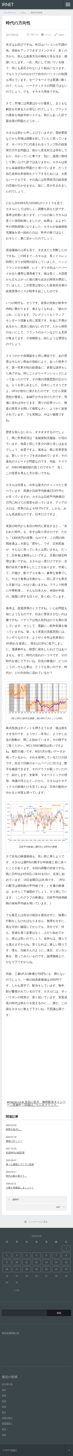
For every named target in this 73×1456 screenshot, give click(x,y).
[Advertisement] (36, 1060)
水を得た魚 (7, 1384)
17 (17, 1269)
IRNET (8, 4)
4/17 (58, 1207)
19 (36, 1269)
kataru (61, 34)
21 (56, 1269)
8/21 (4, 1389)
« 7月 (16, 1290)
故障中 (16, 1199)
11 (27, 1262)
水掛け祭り (7, 1418)
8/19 (4, 1401)
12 (36, 1262)
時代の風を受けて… (16, 1176)
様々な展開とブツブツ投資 (20, 1164)
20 (46, 1269)
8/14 (4, 1429)
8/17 (4, 1412)
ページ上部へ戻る (69, 1450)
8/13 (4, 1434)
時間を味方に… (14, 1129)
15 (66, 1262)
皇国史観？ (7, 1423)
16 (7, 1269)
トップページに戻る (38, 1222)
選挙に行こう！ (14, 1141)
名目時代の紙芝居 (15, 1152)
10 (17, 1262)
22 (66, 1269)
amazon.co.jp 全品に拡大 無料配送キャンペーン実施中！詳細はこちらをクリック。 (36, 1103)
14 (56, 1262)
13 (46, 1262)
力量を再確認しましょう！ (20, 1187)
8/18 (4, 1406)
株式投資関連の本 (10, 1333)
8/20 (4, 1395)
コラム (48, 34)
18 (27, 1269)
